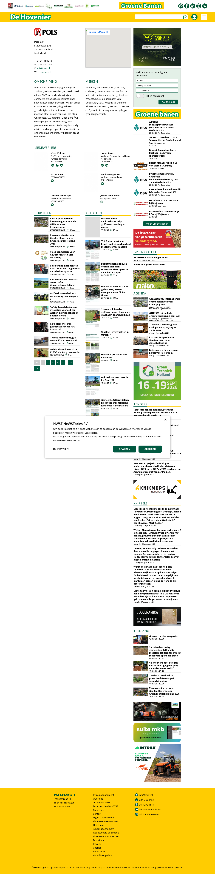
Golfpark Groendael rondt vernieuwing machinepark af (64, 296)
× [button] (165, 419)
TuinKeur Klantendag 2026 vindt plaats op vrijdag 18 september (163, 327)
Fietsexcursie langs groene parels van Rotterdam (163, 351)
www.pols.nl (44, 72)
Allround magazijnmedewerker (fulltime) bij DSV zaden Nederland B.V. (161, 126)
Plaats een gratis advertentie (149, 264)
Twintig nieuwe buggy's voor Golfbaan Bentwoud (63, 339)
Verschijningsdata (102, 855)
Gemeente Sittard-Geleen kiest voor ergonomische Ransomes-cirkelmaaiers (115, 402)
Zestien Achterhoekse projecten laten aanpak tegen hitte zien (161, 678)
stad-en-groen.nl (79, 867)
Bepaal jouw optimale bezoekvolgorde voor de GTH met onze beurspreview (63, 223)
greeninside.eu (165, 867)
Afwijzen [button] (124, 448)
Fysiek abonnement (103, 794)
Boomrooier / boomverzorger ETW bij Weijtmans (164, 213)
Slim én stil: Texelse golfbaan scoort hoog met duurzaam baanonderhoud (115, 312)
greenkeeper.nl (59, 867)
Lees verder (73, 440)
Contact (97, 813)
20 (71, 362)
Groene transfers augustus (163, 636)
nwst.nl (179, 867)
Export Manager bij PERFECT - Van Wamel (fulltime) (164, 164)
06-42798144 (146, 804)
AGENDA (139, 293)
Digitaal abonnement (104, 817)
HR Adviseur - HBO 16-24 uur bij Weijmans (164, 202)
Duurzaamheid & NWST (105, 806)
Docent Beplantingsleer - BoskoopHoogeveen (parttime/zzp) (162, 153)
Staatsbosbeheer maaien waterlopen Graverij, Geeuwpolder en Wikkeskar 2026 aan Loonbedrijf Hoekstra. (155, 412)
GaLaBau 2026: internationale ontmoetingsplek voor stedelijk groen (164, 301)
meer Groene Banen (157, 223)
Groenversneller (102, 802)
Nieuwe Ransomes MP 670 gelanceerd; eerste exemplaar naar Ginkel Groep (115, 291)
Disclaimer (98, 840)
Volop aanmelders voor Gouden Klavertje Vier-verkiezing (62, 254)
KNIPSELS (140, 503)
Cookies (97, 847)
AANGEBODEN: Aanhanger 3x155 (150, 257)
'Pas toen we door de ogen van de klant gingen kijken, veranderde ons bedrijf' (163, 665)
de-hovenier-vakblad (150, 809)
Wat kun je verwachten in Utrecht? (114, 333)
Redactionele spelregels (106, 832)
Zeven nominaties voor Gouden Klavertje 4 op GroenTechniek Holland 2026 (62, 239)
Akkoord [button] (150, 448)
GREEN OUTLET (145, 252)
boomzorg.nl (98, 867)
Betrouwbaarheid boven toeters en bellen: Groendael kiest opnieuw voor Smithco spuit (114, 268)
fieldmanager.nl (40, 867)
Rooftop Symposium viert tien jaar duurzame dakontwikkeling (162, 340)
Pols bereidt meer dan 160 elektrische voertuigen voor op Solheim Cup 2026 (65, 268)
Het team (98, 825)
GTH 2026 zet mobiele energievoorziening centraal (164, 314)
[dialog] (107, 437)
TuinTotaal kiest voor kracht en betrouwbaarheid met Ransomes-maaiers (116, 244)
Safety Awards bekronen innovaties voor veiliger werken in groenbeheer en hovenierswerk (64, 311)
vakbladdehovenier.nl (118, 867)
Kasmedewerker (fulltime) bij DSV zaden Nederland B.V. (164, 191)
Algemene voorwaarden (106, 836)
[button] (61, 449)
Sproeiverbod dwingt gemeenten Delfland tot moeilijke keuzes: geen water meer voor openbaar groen (165, 651)
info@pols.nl (43, 68)
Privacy (97, 843)
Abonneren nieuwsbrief (105, 821)
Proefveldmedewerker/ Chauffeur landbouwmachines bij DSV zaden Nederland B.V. (163, 178)
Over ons (98, 798)
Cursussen (98, 809)
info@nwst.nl (146, 794)
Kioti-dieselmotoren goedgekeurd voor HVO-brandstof (63, 326)
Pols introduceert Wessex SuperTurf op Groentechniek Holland (63, 282)
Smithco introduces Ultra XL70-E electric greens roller (65, 351)
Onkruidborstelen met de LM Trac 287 (114, 379)
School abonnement (103, 828)
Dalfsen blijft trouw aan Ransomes (114, 356)
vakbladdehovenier (149, 814)
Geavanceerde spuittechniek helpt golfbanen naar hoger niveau (113, 223)
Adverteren (99, 851)
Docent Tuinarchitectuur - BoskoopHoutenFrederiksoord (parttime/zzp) (165, 140)
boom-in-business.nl (143, 867)
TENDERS (140, 404)
